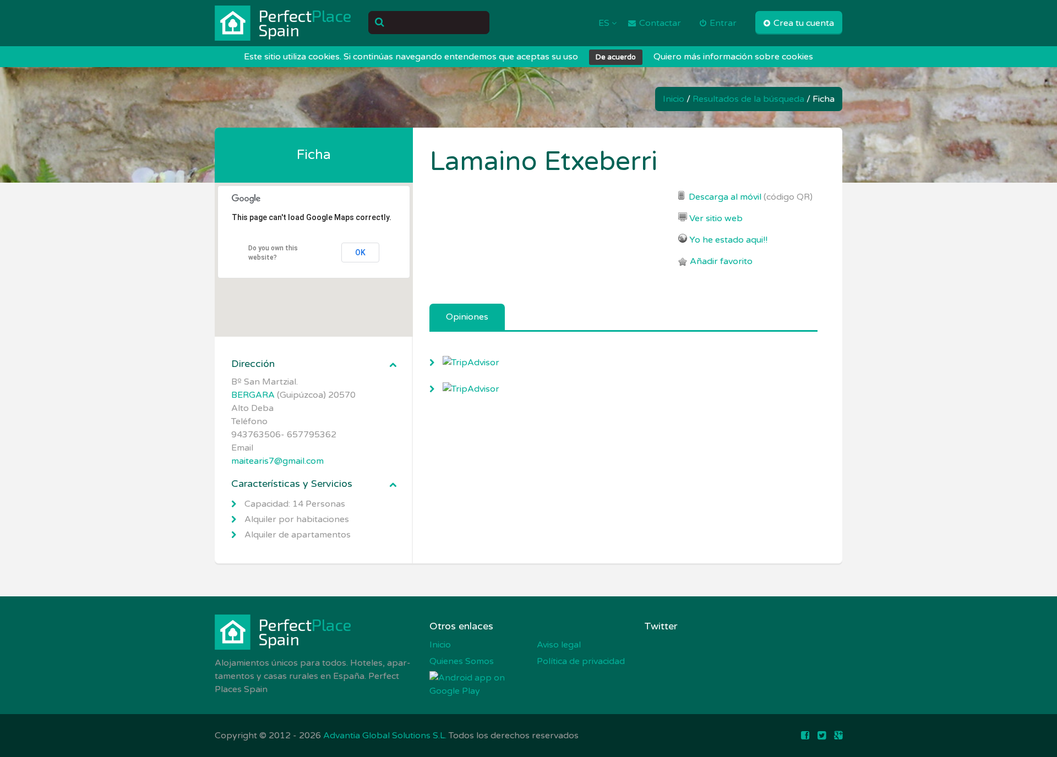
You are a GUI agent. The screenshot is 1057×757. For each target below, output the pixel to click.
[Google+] (838, 735)
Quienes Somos (461, 661)
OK (360, 252)
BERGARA (253, 395)
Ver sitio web (716, 218)
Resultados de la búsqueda (748, 99)
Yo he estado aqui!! (728, 239)
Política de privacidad (581, 661)
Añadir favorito (721, 261)
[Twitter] (822, 735)
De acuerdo (616, 57)
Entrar (722, 23)
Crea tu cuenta (802, 23)
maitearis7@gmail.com (277, 461)
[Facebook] (805, 735)
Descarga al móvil (725, 196)
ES (605, 23)
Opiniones (467, 316)
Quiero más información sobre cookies (733, 56)
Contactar (659, 23)
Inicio (673, 99)
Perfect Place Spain (284, 23)
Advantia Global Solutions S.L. (384, 735)
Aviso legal (559, 644)
